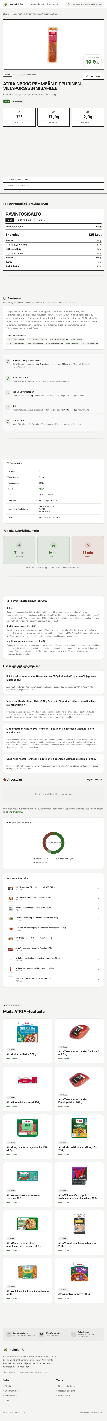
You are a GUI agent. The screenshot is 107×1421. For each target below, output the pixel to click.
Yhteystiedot (64, 1395)
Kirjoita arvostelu (94, 779)
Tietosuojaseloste (66, 1390)
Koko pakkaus (24, 220)
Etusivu (6, 14)
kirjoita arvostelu (13, 811)
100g (9, 220)
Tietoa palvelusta (66, 1386)
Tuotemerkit (52, 4)
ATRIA (41, 489)
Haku (7, 1400)
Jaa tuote (94, 76)
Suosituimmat (37, 4)
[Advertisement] (53, 153)
